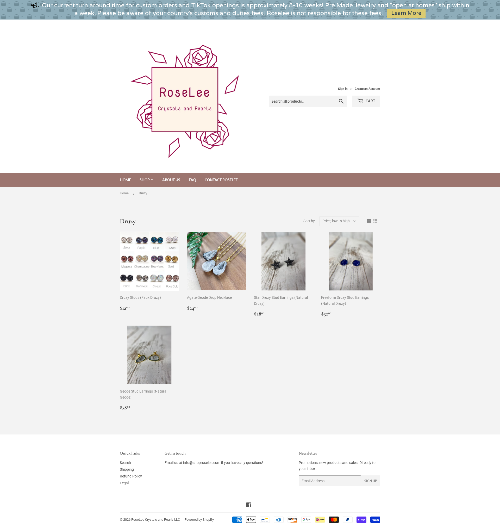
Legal (124, 483)
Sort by (309, 221)
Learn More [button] (406, 13)
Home (125, 180)
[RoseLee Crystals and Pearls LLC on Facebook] (249, 506)
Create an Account (367, 89)
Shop (145, 180)
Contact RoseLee (221, 180)
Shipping (127, 469)
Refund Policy (131, 476)
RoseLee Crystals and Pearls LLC (155, 519)
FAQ (192, 180)
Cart (370, 101)
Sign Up (370, 481)
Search (125, 463)
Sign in (343, 89)
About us (171, 180)
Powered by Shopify (199, 519)
